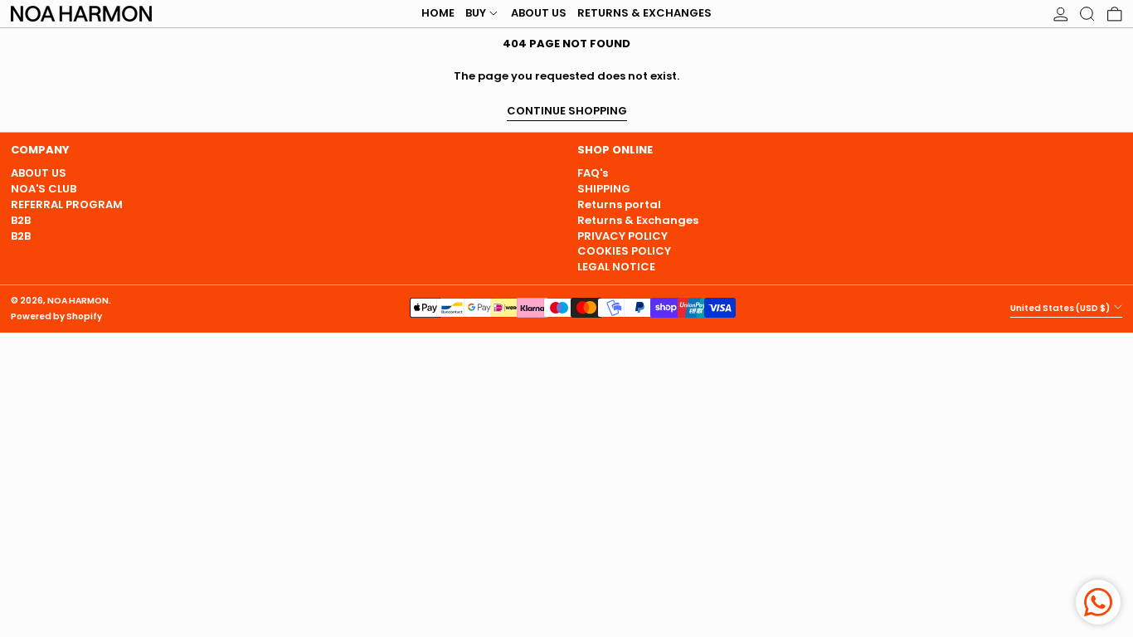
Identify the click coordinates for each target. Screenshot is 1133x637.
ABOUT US (38, 173)
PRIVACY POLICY (622, 236)
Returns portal (619, 204)
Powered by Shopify (56, 316)
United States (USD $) (1060, 308)
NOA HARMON (78, 300)
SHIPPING (603, 189)
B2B (21, 220)
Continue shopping (567, 112)
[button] (1087, 13)
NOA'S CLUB (43, 189)
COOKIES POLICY (624, 251)
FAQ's (592, 173)
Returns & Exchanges (637, 220)
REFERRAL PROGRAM (67, 204)
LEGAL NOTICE (616, 267)
